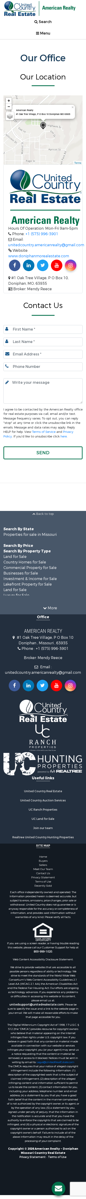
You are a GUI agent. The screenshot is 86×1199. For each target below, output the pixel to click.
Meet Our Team (43, 872)
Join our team (43, 831)
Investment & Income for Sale (30, 581)
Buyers (43, 863)
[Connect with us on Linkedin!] (28, 265)
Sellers (43, 868)
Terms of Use (43, 884)
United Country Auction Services (43, 803)
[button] (43, 452)
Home (43, 859)
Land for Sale (15, 559)
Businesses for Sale (20, 575)
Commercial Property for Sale (30, 570)
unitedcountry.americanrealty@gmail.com (46, 245)
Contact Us (43, 876)
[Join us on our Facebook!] (14, 265)
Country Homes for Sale (24, 564)
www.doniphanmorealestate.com (38, 256)
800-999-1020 (43, 954)
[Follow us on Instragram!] (70, 688)
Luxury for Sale (16, 597)
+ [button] (9, 100)
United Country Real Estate (43, 794)
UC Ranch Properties (43, 812)
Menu (44, 33)
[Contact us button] (58, 1189)
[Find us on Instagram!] (70, 265)
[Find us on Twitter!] (42, 265)
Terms (77, 162)
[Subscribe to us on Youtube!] (56, 265)
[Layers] (10, 116)
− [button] (9, 106)
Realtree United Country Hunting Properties (43, 840)
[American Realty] (43, 126)
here (64, 436)
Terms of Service (43, 432)
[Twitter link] (42, 688)
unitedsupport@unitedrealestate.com (36, 1007)
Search (45, 21)
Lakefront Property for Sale (27, 586)
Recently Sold (43, 888)
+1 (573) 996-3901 (41, 234)
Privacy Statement (43, 880)
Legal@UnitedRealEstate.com (55, 1065)
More (52, 610)
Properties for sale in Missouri (30, 537)
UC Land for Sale (43, 822)
